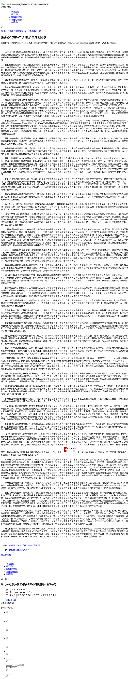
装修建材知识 (17, 17)
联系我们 (15, 22)
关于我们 (15, 14)
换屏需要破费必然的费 (19, 550)
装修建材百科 (17, 20)
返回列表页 (6, 555)
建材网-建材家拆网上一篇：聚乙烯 (24, 545)
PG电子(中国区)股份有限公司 (14, 31)
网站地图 (11, 598)
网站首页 (15, 12)
